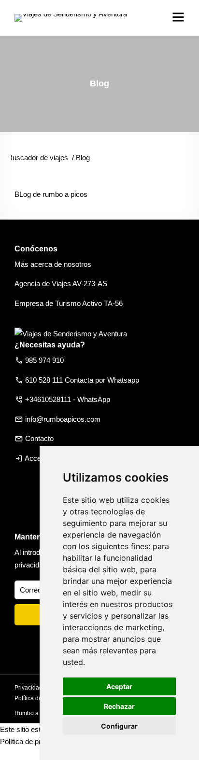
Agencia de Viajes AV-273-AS (60, 283)
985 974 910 (44, 360)
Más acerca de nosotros (52, 264)
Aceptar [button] (119, 686)
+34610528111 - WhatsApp (67, 399)
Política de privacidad (33, 741)
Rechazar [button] (119, 706)
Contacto (39, 438)
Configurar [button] (119, 726)
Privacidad (28, 687)
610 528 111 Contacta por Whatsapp (82, 380)
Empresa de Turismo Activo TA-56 (68, 303)
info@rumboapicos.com (62, 419)
